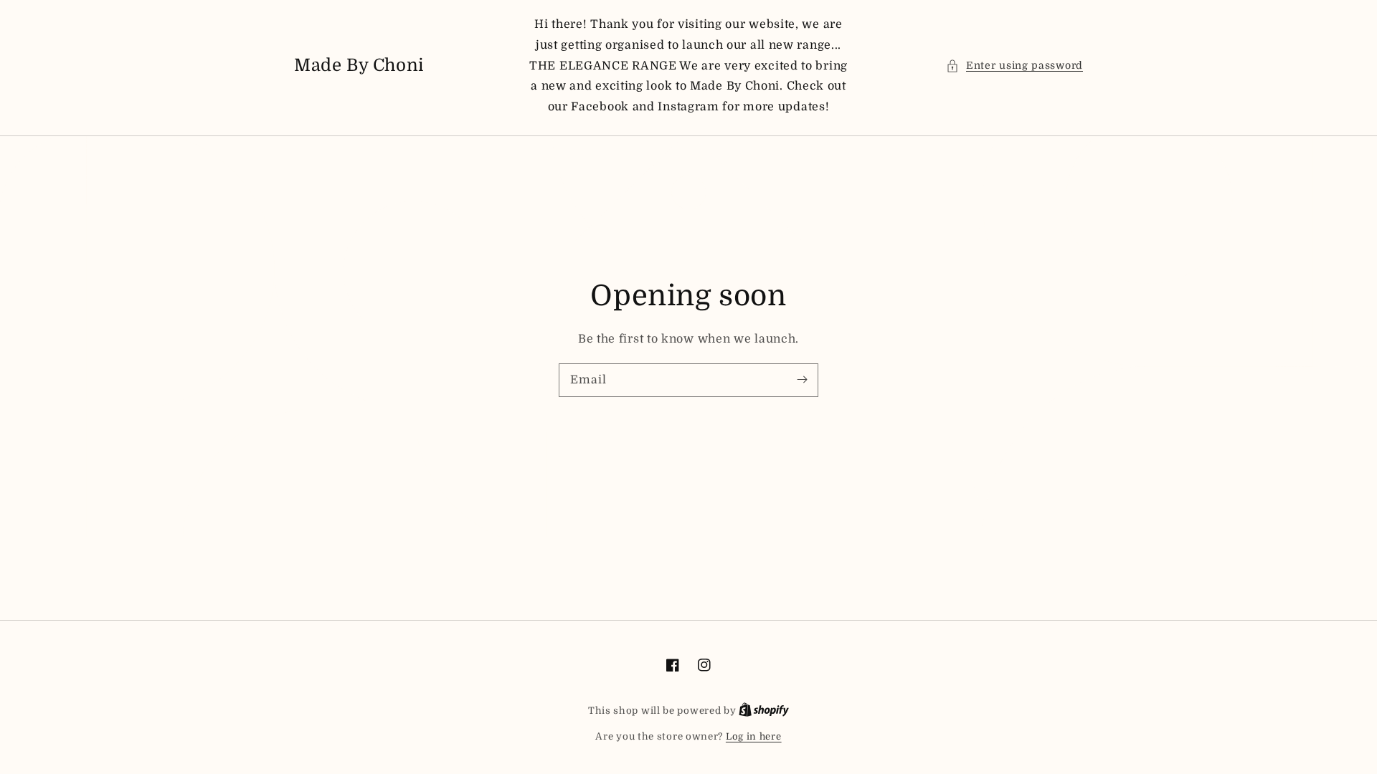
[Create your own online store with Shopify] (764, 710)
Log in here (754, 736)
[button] (1014, 66)
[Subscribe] (802, 380)
